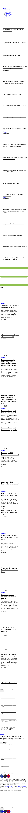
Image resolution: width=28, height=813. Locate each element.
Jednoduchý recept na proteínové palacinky (15, 246)
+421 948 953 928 (8, 786)
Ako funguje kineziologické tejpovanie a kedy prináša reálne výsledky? (8, 772)
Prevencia (7, 9)
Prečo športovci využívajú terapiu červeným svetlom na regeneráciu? (8, 697)
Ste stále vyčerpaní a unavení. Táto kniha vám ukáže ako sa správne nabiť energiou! (15, 67)
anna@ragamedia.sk (22, 786)
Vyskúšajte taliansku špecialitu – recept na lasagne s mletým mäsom (14, 258)
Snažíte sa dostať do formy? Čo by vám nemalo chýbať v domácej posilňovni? (13, 82)
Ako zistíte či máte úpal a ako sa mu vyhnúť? (10, 307)
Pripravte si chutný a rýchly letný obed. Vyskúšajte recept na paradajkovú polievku (8, 362)
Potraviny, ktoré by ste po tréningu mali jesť (14, 117)
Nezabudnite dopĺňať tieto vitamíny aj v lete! (9, 412)
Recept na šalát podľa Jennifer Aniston (13, 224)
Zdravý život (8, 12)
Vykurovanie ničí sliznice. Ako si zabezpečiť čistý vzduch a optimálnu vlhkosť (8, 705)
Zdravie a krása (8, 10)
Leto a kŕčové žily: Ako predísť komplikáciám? (9, 494)
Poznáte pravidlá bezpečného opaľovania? (10, 454)
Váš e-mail (2, 742)
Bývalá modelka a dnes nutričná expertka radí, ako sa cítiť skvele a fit (15, 158)
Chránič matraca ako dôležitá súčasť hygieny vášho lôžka (8, 713)
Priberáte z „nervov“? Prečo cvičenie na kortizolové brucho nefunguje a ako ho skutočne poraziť (13, 29)
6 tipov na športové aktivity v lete (12, 94)
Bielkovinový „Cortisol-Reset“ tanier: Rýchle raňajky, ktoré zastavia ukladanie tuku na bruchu (14, 211)
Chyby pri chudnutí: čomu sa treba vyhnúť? (14, 105)
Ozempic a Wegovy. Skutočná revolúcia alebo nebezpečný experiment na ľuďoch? (15, 145)
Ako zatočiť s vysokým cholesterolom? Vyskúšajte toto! (13, 195)
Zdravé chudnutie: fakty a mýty (11, 183)
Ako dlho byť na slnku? (9, 654)
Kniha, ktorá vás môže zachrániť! (11, 55)
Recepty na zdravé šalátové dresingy (13, 235)
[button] (3, 303)
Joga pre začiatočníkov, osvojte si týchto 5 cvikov (14, 129)
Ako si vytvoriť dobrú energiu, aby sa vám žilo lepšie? (14, 43)
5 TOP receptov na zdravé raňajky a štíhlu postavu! (9, 597)
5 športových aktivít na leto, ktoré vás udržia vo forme (9, 537)
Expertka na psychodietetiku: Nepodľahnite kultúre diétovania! (14, 171)
